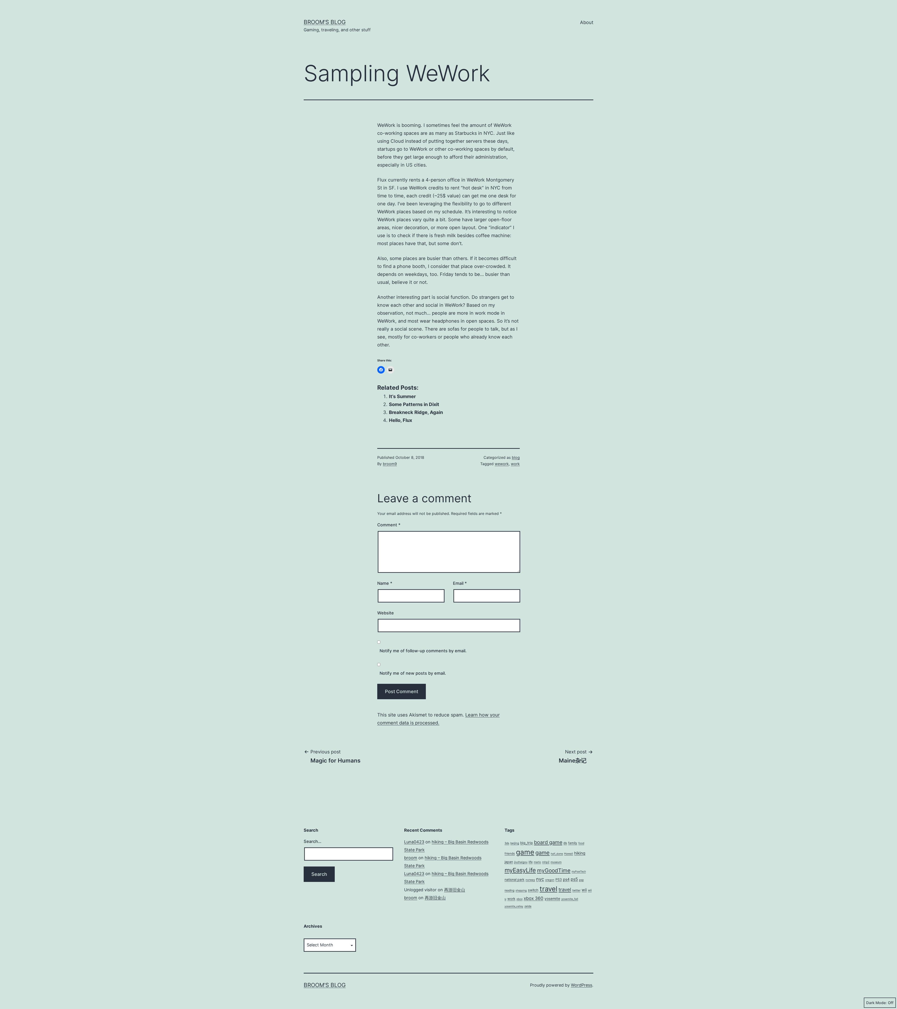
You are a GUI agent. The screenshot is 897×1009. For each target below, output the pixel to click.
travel (548, 889)
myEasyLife (520, 870)
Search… (312, 841)
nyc (540, 879)
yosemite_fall (569, 899)
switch (533, 890)
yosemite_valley (514, 906)
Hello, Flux (400, 420)
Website (385, 612)
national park (514, 879)
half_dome (557, 853)
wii (584, 889)
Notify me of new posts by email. (413, 673)
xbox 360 (533, 898)
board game (548, 842)
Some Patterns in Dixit (414, 404)
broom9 (390, 463)
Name (384, 583)
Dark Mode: (876, 1002)
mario (537, 862)
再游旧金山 (454, 889)
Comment (388, 524)
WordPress (581, 985)
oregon (549, 879)
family (572, 843)
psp (581, 879)
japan (509, 862)
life (531, 862)
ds (565, 843)
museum (556, 862)
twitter (576, 890)
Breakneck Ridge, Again (416, 412)
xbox (519, 899)
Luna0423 (414, 841)
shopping (521, 890)
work (515, 463)
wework (502, 463)
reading (509, 890)
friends (510, 853)
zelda (527, 906)
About (586, 22)
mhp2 (545, 862)
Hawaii (568, 853)
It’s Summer (402, 396)
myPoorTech (579, 871)
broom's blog (325, 22)
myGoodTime (553, 870)
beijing (514, 843)
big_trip (526, 843)
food (581, 843)
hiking (579, 853)
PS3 (558, 879)
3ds (507, 843)
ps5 (574, 879)
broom (410, 857)
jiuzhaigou (520, 862)
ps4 (566, 879)
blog (516, 457)
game (525, 852)
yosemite (552, 898)
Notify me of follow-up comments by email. (423, 650)
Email (460, 583)
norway (530, 879)
